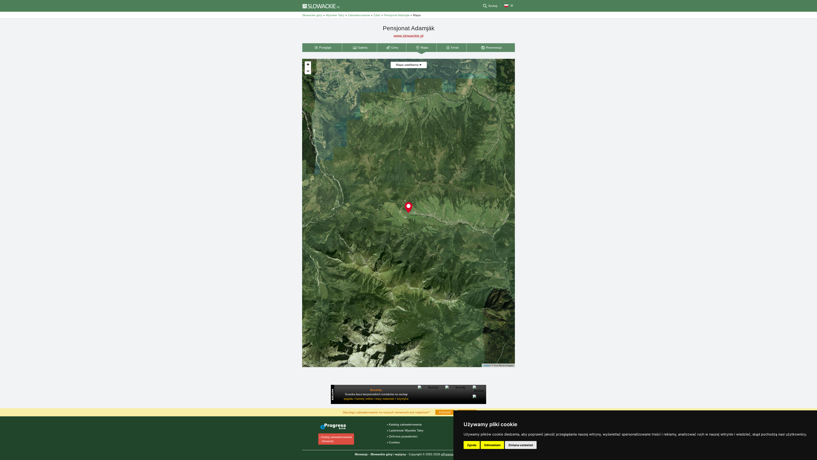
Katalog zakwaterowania (405, 424)
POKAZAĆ (445, 412)
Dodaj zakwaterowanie (336, 439)
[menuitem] (322, 47)
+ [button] (308, 64)
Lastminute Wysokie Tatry (406, 430)
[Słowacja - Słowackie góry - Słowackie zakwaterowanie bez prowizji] (321, 6)
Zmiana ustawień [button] (520, 445)
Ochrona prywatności (403, 436)
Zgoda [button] (471, 445)
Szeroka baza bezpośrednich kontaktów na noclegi (376, 394)
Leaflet (486, 365)
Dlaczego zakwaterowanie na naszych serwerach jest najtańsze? (386, 412)
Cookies (394, 442)
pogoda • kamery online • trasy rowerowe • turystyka (376, 398)
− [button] (308, 71)
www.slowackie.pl (408, 36)
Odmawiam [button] (492, 445)
